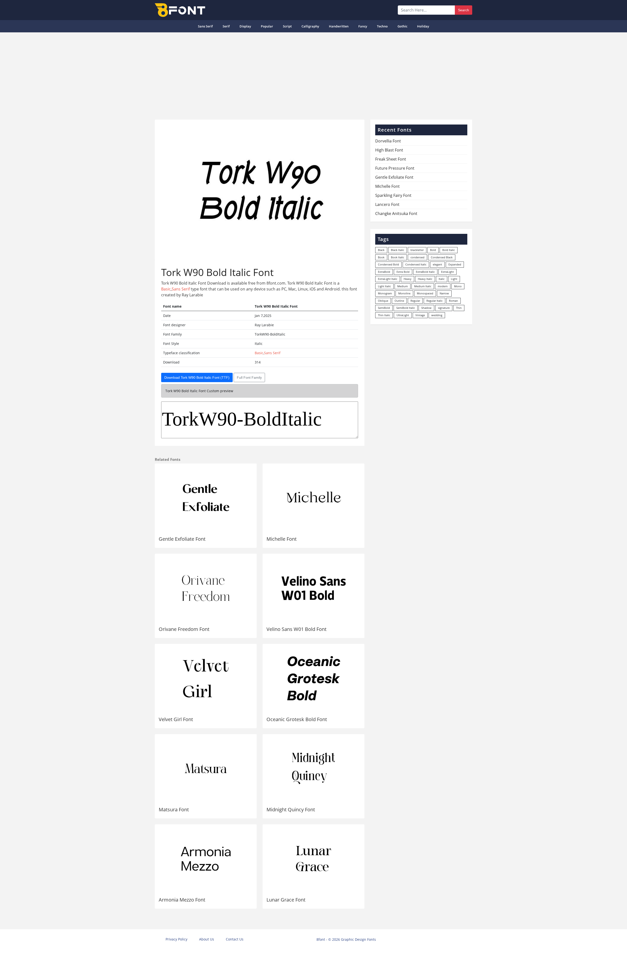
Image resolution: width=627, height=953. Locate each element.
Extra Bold (403, 272)
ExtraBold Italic (425, 272)
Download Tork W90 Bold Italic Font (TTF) (196, 377)
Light (454, 279)
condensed (417, 257)
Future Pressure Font (394, 168)
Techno (382, 26)
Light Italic (384, 286)
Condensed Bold (388, 264)
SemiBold (384, 308)
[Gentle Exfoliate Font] (206, 498)
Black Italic (397, 250)
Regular (415, 300)
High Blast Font (389, 150)
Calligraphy (310, 26)
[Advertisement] (313, 74)
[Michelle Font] (313, 498)
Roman (453, 300)
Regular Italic (434, 300)
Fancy (362, 26)
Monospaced (425, 293)
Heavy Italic (425, 279)
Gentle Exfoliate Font (182, 539)
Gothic (402, 26)
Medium (402, 286)
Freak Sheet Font (390, 159)
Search (463, 10)
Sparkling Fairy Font (393, 195)
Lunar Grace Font (285, 899)
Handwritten (339, 26)
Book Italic (397, 257)
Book (381, 257)
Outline (399, 300)
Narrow (444, 293)
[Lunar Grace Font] (313, 858)
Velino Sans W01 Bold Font (296, 629)
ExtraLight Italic (387, 279)
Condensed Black (442, 257)
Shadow (426, 308)
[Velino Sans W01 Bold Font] (313, 588)
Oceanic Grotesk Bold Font (296, 719)
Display (245, 26)
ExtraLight (447, 272)
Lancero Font (387, 204)
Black (381, 250)
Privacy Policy (176, 939)
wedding (436, 315)
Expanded (454, 264)
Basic (166, 289)
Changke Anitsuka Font (396, 213)
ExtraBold (384, 272)
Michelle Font (281, 539)
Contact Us (234, 939)
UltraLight (403, 315)
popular (267, 26)
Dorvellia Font (388, 141)
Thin (459, 308)
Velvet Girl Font (176, 719)
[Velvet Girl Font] (206, 678)
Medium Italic (422, 286)
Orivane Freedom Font (184, 629)
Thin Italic (384, 315)
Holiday (423, 26)
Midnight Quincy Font (290, 809)
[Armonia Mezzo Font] (206, 858)
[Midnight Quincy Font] (313, 768)
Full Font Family (249, 377)
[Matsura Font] (206, 768)
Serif (226, 26)
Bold (433, 250)
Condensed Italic (415, 264)
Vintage (420, 315)
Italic (442, 279)
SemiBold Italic (405, 308)
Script (287, 26)
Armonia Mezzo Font (182, 899)
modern (443, 286)
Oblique (383, 300)
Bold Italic (448, 250)
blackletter (417, 250)
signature (444, 308)
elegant (437, 264)
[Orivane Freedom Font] (206, 588)
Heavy (407, 279)
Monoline (404, 293)
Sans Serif (205, 26)
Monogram (385, 293)
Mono (458, 286)
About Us (206, 939)
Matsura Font (174, 809)
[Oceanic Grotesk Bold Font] (313, 678)
